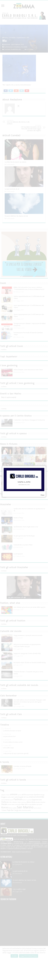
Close (42, 495)
